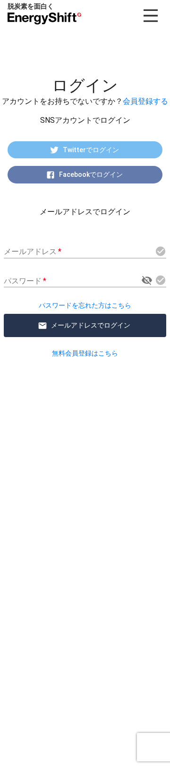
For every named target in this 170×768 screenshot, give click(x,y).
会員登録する (145, 101)
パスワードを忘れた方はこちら (85, 305)
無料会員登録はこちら (85, 353)
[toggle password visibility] (147, 280)
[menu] (150, 15)
